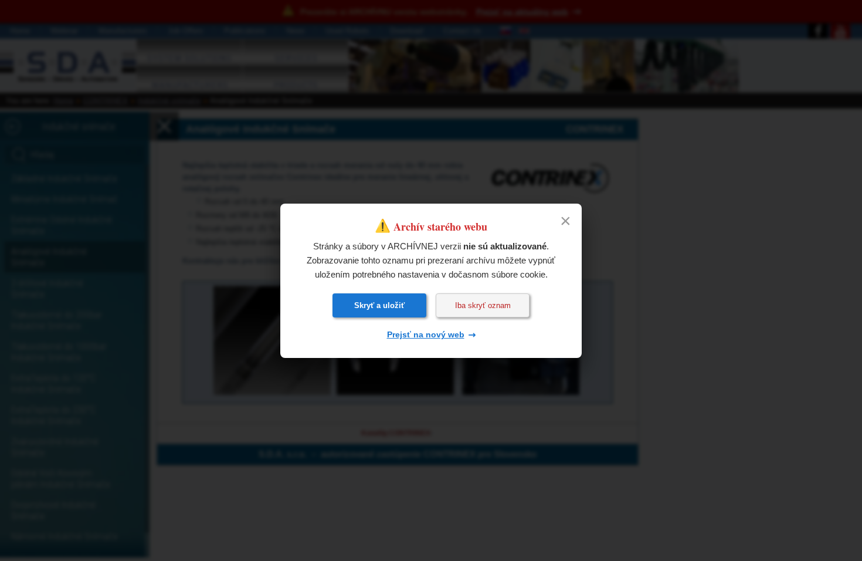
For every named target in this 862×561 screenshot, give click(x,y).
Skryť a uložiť (379, 305)
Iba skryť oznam (483, 305)
